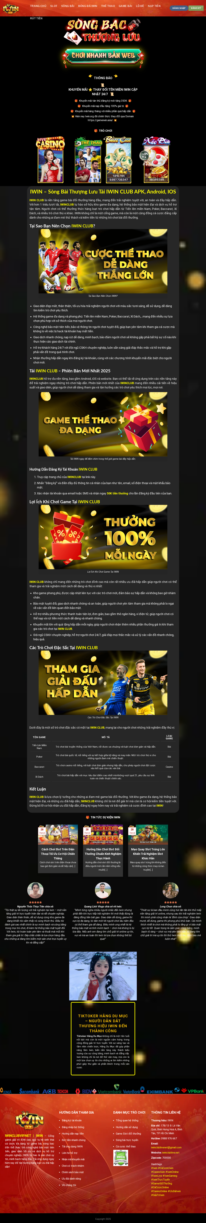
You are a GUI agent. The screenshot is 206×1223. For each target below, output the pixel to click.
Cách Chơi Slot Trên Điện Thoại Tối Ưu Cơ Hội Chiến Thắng (58, 854)
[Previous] (37, 850)
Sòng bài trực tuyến (127, 1140)
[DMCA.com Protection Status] (120, 1158)
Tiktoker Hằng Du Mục (89, 1036)
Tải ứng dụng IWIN (72, 1146)
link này (90, 477)
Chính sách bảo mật (73, 1172)
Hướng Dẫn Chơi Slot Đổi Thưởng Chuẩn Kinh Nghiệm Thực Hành (103, 854)
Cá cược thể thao (126, 1146)
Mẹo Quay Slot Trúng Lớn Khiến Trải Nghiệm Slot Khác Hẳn (148, 854)
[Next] (168, 850)
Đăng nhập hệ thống (73, 1127)
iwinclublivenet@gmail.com (166, 1147)
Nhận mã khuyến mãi (73, 1159)
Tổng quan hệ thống (127, 1120)
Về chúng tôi (69, 1185)
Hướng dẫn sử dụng (127, 1127)
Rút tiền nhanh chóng (73, 1140)
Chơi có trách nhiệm (73, 1165)
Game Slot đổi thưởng (128, 1133)
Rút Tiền (36, 18)
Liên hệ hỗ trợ (69, 1152)
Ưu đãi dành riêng (71, 1178)
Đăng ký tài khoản (72, 1120)
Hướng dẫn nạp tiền (73, 1133)
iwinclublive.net (170, 1152)
